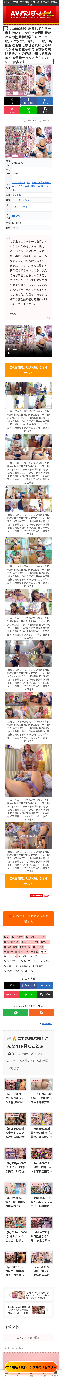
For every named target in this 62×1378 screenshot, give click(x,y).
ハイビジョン (18, 182)
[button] (45, 110)
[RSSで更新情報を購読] (41, 1012)
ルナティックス (19, 207)
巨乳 (33, 186)
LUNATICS (17, 216)
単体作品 (39, 946)
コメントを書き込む (29, 1337)
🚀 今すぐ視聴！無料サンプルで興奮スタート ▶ (31, 1367)
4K (28, 182)
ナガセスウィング (20, 200)
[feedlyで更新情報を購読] (15, 1012)
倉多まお (16, 195)
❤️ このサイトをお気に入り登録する (29, 918)
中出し (41, 186)
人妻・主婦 (23, 186)
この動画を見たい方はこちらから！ (28, 370)
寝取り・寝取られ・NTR (18, 951)
